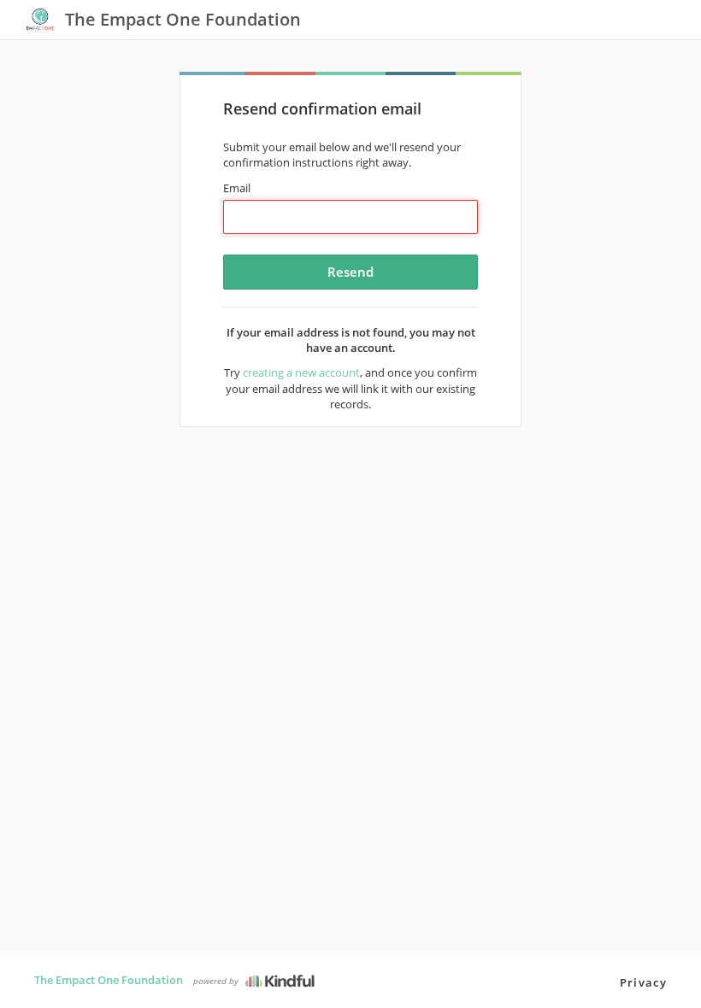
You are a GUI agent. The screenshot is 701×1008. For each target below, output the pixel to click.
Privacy (643, 982)
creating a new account (301, 372)
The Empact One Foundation (108, 979)
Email (236, 188)
